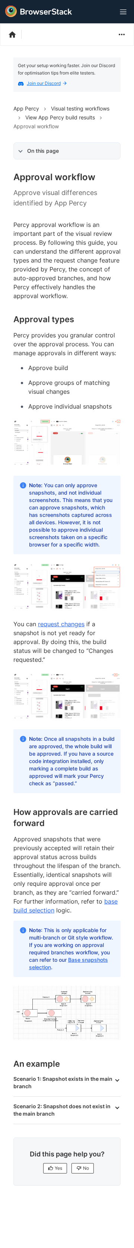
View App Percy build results (60, 117)
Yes (58, 1168)
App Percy (26, 108)
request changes (61, 624)
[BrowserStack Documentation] (16, 34)
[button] (67, 1086)
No (86, 1168)
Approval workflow (36, 126)
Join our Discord (44, 83)
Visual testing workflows (80, 108)
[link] (67, 442)
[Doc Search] (105, 12)
